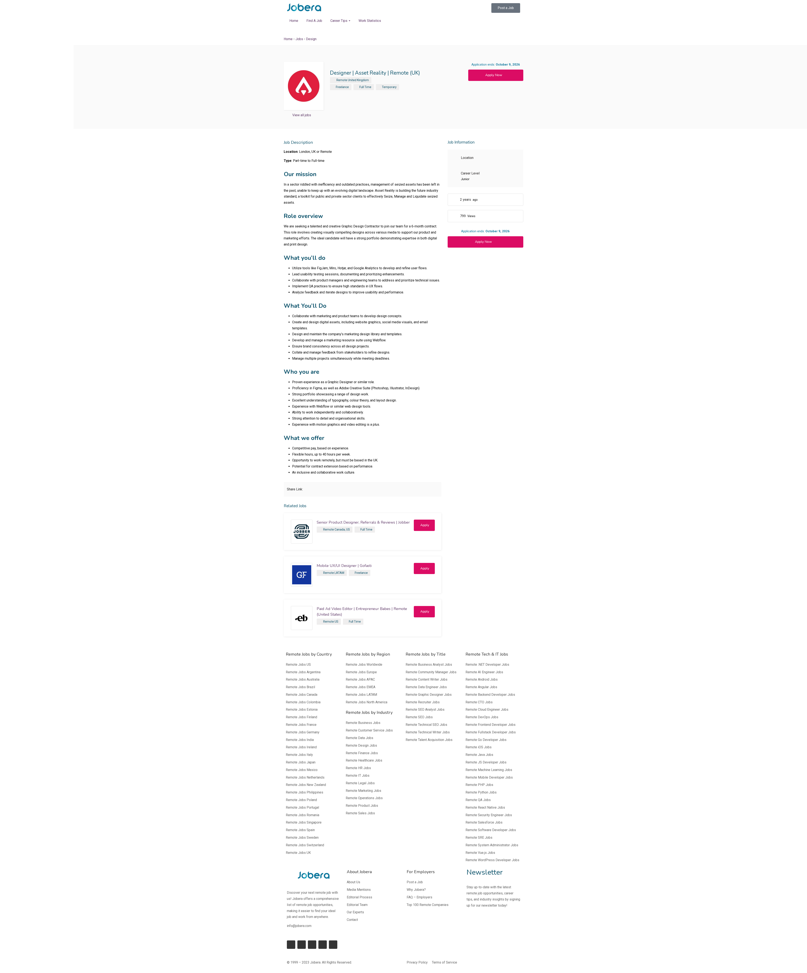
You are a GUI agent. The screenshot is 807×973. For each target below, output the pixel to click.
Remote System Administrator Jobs (491, 845)
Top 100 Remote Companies (427, 905)
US (348, 529)
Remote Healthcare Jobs (364, 760)
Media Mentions (359, 890)
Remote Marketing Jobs (363, 791)
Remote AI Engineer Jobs (484, 672)
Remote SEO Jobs (419, 717)
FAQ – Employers (419, 897)
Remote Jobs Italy (299, 755)
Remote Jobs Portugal (302, 807)
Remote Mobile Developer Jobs (489, 777)
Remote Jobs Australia (302, 679)
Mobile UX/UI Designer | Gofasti (344, 565)
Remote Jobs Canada (301, 695)
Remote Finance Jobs (362, 753)
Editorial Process (359, 897)
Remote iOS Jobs (478, 747)
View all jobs (301, 115)
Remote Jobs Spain (300, 830)
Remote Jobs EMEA (360, 687)
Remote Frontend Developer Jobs (490, 725)
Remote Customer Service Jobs (369, 730)
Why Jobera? (416, 890)
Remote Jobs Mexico (302, 770)
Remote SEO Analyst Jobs (425, 710)
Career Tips (339, 21)
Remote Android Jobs (481, 679)
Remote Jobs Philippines (304, 792)
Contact (352, 920)
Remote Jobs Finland (301, 717)
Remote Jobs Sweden (302, 838)
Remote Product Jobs (362, 806)
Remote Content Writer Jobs (426, 679)
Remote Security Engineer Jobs (488, 815)
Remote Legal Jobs (360, 783)
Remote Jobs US (298, 665)
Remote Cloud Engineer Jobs (486, 710)
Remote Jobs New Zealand (306, 785)
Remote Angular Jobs (481, 687)
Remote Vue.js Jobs (480, 853)
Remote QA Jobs (478, 800)
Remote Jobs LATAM (361, 695)
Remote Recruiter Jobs (423, 702)
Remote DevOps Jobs (481, 717)
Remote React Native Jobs (485, 807)
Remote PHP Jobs (479, 785)
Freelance (342, 87)
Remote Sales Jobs (360, 813)
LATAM (339, 572)
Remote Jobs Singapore (304, 822)
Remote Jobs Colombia (303, 702)
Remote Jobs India (300, 740)
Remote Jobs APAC (360, 679)
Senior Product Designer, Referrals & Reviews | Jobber (363, 522)
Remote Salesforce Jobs (483, 822)
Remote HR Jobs (358, 768)
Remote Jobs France (301, 725)
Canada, (340, 529)
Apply (424, 525)
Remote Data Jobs (359, 738)
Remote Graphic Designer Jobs (429, 695)
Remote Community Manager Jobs (431, 672)
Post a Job (415, 882)
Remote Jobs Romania (302, 815)
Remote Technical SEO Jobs (426, 725)
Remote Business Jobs (363, 723)
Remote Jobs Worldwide (364, 665)
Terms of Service (444, 962)
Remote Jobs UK (298, 853)
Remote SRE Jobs (478, 838)
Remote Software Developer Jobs (490, 830)
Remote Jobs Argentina (303, 672)
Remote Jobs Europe (361, 672)
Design (311, 39)
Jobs (299, 39)
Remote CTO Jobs (479, 702)
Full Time (365, 87)
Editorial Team (357, 905)
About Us (353, 882)
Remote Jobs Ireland (301, 747)
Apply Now (493, 75)
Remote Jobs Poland (301, 800)
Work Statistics (370, 21)
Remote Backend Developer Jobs (490, 695)
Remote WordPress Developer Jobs (492, 860)
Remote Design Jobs (361, 745)
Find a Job (314, 21)
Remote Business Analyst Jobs (429, 665)
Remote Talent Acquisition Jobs (429, 740)
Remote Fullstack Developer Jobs (490, 732)
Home (293, 21)
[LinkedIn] (301, 944)
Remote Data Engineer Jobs (426, 687)
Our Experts (355, 912)
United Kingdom (358, 80)
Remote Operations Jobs (364, 798)
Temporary (389, 87)
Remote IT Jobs (357, 776)
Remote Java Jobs (479, 755)
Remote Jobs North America (366, 702)
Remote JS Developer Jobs (485, 762)
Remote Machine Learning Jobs (488, 770)
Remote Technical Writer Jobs (428, 732)
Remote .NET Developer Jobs (487, 665)
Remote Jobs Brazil (300, 687)
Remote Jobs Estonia (302, 710)
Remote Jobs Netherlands (305, 777)
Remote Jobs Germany (302, 732)
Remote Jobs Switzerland (305, 845)
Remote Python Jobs (481, 792)
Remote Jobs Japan (300, 762)
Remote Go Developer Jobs (485, 740)
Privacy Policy (417, 962)
